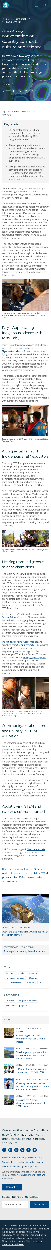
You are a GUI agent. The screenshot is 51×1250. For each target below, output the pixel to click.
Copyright (7, 1162)
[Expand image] (25, 295)
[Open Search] (44, 5)
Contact (7, 85)
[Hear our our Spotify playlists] (22, 1150)
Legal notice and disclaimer (29, 1162)
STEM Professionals (13, 983)
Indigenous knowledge (29, 973)
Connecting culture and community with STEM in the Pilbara (30, 1038)
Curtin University (25, 644)
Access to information (13, 1157)
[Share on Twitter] (20, 90)
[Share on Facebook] (13, 90)
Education (10, 1001)
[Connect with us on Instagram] (10, 1150)
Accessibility (34, 1157)
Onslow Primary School (13, 617)
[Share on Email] (32, 90)
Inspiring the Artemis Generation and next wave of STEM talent (30, 1103)
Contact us (12, 1187)
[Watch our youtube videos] (35, 1150)
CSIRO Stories (22, 19)
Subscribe (39, 1204)
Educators (30, 983)
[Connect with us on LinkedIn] (16, 1150)
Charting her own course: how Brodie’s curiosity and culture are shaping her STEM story (32, 1086)
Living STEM (10, 973)
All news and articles (11, 22)
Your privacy (31, 1166)
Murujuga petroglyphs (34, 657)
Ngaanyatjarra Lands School (16, 351)
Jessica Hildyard (11, 111)
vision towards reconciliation (22, 1243)
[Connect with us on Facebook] (4, 1150)
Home (4, 19)
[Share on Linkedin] (26, 90)
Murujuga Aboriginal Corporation (19, 641)
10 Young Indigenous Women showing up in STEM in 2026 (31, 1070)
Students (32, 978)
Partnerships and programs (16, 1005)
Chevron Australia (36, 849)
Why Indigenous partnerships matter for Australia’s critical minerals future (31, 1055)
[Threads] (28, 1150)
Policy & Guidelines (11, 1166)
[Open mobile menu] (36, 5)
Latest (8, 1019)
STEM (41, 983)
